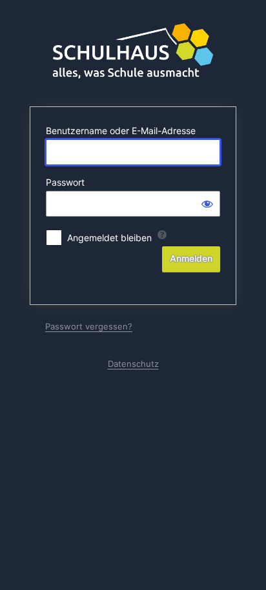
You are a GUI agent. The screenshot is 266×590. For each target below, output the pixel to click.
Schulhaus (133, 52)
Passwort (65, 182)
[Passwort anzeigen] (207, 204)
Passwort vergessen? (88, 326)
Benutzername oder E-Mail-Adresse (121, 130)
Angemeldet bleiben (109, 237)
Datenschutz (133, 364)
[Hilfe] (162, 234)
